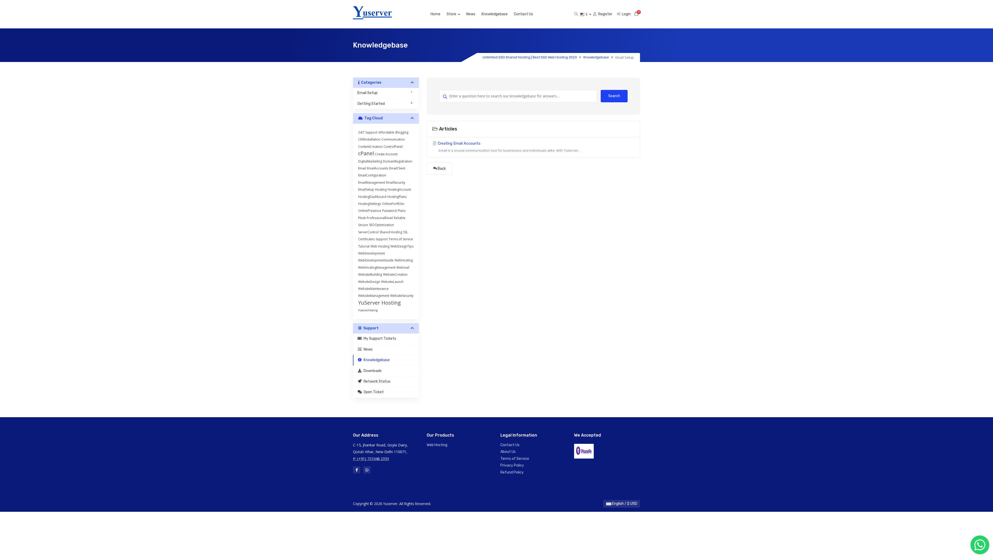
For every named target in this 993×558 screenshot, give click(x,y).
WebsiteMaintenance (373, 288)
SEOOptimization (381, 225)
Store (452, 14)
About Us (508, 452)
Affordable (386, 132)
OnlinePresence (369, 210)
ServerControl (368, 232)
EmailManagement (371, 182)
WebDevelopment (371, 253)
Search (614, 96)
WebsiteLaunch (392, 282)
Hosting (381, 189)
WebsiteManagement (373, 295)
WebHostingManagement (376, 267)
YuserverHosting (368, 310)
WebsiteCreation (395, 274)
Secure (363, 225)
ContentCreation (370, 146)
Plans (401, 210)
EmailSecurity (395, 182)
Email (362, 168)
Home (435, 14)
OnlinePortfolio (393, 204)
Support (382, 239)
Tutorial (364, 246)
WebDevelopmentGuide (376, 260)
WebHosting (404, 260)
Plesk (362, 218)
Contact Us (523, 14)
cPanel (366, 153)
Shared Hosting (391, 232)
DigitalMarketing (370, 161)
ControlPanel (393, 146)
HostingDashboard (372, 197)
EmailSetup (366, 189)
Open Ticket (373, 392)
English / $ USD (624, 503)
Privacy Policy (512, 465)
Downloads (372, 371)
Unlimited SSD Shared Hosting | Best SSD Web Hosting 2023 (530, 57)
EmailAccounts (377, 168)
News (470, 14)
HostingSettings (369, 204)
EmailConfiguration (372, 175)
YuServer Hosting (379, 302)
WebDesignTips (401, 246)
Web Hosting (380, 246)
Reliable (399, 218)
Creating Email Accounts (508, 146)
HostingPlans (397, 197)
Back (441, 168)
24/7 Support (367, 132)
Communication (393, 139)
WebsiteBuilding (370, 274)
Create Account (386, 154)
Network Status (376, 381)
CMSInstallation (369, 139)
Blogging (401, 132)
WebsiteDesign (369, 282)
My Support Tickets (379, 338)
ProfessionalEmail (380, 218)
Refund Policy (512, 472)
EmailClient (397, 168)
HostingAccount (399, 189)
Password (389, 210)
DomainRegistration (397, 161)
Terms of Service (401, 239)
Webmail (402, 267)
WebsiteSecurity (401, 295)
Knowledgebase (495, 14)
